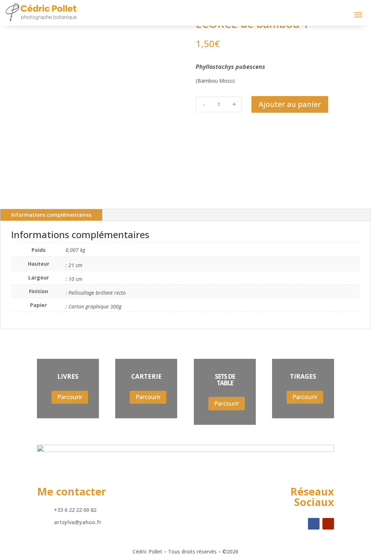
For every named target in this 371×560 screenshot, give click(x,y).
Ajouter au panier (290, 104)
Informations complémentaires (51, 214)
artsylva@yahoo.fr (77, 522)
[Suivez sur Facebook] (314, 524)
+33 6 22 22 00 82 (75, 509)
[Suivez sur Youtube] (328, 524)
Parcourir (69, 397)
